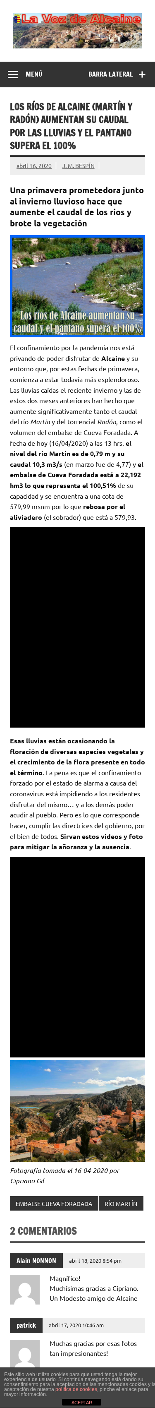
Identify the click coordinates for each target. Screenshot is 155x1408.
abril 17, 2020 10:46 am (76, 1325)
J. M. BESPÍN (78, 165)
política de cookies (76, 1389)
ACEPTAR (82, 1402)
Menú (34, 74)
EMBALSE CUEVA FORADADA (54, 1203)
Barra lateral (110, 74)
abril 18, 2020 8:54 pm (95, 1260)
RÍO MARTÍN (121, 1203)
